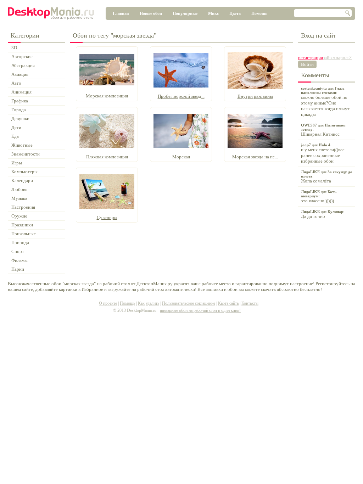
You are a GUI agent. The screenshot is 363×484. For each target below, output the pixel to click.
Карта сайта (228, 303)
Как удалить (148, 303)
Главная (121, 13)
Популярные (185, 13)
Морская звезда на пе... (255, 156)
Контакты (249, 303)
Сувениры (107, 217)
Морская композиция (107, 96)
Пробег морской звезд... (181, 96)
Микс (213, 13)
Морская (181, 156)
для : (325, 101)
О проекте (108, 303)
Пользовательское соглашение (188, 303)
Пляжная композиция (107, 156)
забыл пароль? (337, 57)
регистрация (310, 57)
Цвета (235, 13)
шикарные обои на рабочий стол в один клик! (200, 310)
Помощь (259, 13)
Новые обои (151, 13)
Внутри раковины (255, 96)
